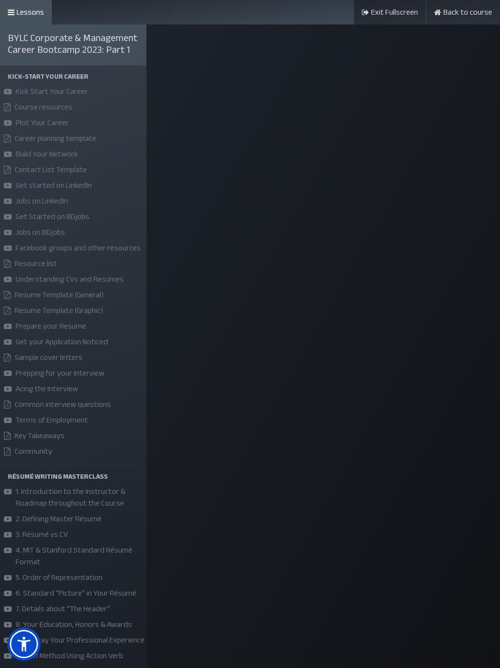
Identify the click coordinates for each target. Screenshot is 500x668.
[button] (73, 76)
